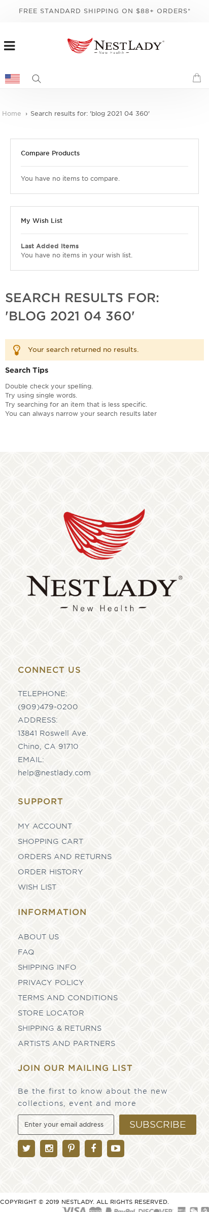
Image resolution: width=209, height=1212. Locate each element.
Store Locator (51, 1013)
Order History (50, 872)
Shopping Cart (50, 841)
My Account (45, 826)
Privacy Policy (51, 982)
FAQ (26, 952)
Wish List (37, 887)
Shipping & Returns (59, 1028)
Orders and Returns (65, 857)
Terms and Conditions (68, 998)
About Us (38, 937)
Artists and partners (66, 1043)
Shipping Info (47, 967)
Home (12, 113)
